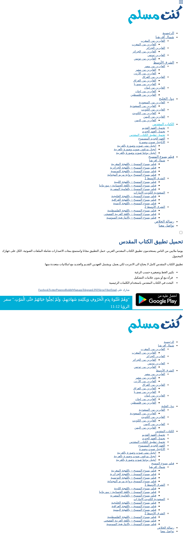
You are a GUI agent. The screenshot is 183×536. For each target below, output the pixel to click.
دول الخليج (166, 98)
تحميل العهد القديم (153, 127)
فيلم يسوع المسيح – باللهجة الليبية (135, 182)
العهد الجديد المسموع (151, 138)
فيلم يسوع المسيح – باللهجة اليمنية (134, 203)
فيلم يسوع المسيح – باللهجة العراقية (134, 199)
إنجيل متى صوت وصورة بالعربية (136, 145)
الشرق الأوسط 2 (155, 207)
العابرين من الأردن (145, 73)
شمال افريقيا (157, 160)
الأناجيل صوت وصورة (152, 142)
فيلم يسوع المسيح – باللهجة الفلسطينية (131, 210)
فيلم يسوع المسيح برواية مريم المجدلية (131, 174)
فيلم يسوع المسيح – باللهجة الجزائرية (133, 167)
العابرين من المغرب (153, 40)
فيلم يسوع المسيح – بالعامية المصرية (133, 189)
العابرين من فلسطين (143, 94)
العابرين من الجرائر (144, 51)
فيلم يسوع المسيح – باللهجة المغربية (133, 164)
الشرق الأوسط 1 (155, 178)
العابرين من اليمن (154, 116)
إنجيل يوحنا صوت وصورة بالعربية (136, 152)
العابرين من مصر (154, 66)
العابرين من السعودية (152, 102)
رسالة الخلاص (164, 221)
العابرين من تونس (145, 58)
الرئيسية (168, 33)
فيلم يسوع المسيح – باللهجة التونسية (133, 171)
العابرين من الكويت (153, 109)
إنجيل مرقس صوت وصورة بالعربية (135, 149)
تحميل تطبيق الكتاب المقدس (147, 135)
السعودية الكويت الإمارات (149, 192)
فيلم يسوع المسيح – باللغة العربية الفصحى (130, 214)
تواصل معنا (166, 225)
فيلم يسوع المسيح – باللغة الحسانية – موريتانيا (127, 185)
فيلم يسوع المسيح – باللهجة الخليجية (133, 196)
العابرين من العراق (153, 77)
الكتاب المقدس (163, 124)
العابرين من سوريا (145, 84)
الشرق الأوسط (163, 62)
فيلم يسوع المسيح (161, 157)
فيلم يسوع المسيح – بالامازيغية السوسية (131, 217)
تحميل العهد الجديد (153, 131)
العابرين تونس (156, 55)
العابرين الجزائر (155, 48)
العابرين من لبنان (154, 87)
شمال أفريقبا (165, 37)
